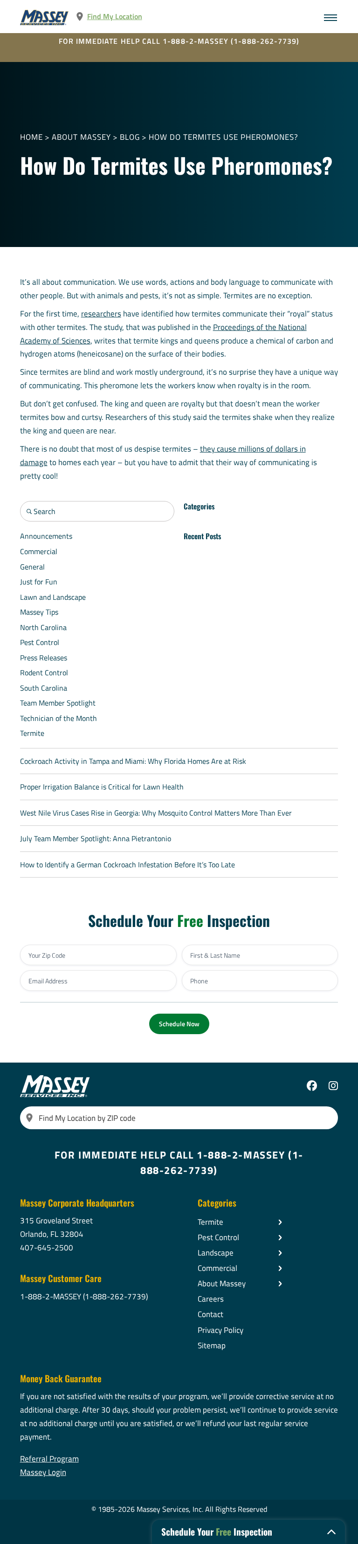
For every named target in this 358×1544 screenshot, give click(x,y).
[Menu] (330, 17)
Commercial (38, 551)
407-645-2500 (46, 1248)
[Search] (29, 1117)
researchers (101, 314)
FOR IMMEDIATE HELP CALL (179, 41)
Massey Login (43, 1472)
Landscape (216, 1253)
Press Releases (43, 657)
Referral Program (49, 1459)
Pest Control (39, 642)
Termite (32, 733)
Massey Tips (39, 612)
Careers (211, 1299)
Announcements (46, 536)
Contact (210, 1314)
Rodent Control (44, 672)
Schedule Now (179, 1024)
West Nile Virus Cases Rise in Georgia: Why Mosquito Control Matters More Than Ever (156, 812)
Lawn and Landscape (53, 597)
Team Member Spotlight (58, 702)
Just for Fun (38, 581)
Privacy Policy (220, 1330)
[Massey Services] (44, 17)
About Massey (81, 137)
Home (31, 137)
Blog (130, 137)
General (32, 566)
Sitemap (212, 1345)
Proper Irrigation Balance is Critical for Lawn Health (102, 786)
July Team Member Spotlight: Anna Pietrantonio (95, 838)
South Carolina (43, 687)
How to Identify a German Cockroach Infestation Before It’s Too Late (127, 864)
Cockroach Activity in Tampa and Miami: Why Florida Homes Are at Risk (133, 761)
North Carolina (43, 627)
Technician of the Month (58, 718)
